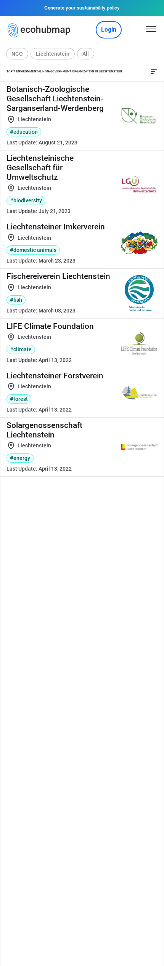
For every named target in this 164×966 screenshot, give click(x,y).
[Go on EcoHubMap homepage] (41, 30)
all (85, 54)
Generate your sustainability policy (82, 8)
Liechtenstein (52, 54)
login (108, 29)
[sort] (153, 71)
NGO (17, 54)
